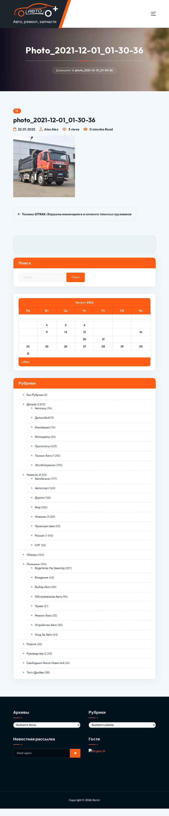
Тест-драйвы (35, 672)
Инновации (42, 427)
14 (103, 332)
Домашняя (63, 70)
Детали (31, 404)
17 (28, 339)
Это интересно (45, 465)
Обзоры (32, 555)
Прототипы (42, 446)
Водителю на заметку (50, 568)
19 (65, 339)
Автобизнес (42, 479)
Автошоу (40, 408)
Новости (32, 475)
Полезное (33, 564)
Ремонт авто (43, 615)
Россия (39, 535)
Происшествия (45, 526)
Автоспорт (42, 488)
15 (122, 332)
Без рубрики (35, 395)
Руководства (35, 653)
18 (46, 339)
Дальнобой (42, 418)
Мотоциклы (42, 437)
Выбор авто (43, 587)
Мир (38, 507)
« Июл (25, 362)
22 (122, 339)
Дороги (39, 497)
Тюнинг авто (43, 456)
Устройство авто (46, 625)
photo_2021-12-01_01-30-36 (94, 70)
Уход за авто (43, 634)
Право (39, 606)
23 (140, 339)
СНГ (38, 545)
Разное (31, 644)
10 (28, 332)
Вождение (42, 577)
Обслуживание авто (48, 596)
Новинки (40, 517)
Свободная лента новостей (45, 663)
